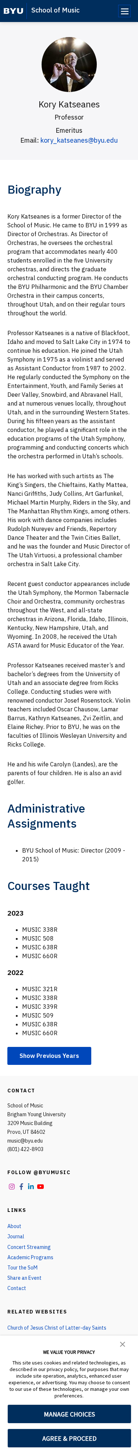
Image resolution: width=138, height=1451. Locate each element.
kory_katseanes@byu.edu (79, 140)
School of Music (55, 10)
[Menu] (124, 11)
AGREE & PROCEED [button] (69, 1438)
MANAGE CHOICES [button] (69, 1414)
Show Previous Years (49, 1055)
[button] (122, 1343)
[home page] (13, 11)
